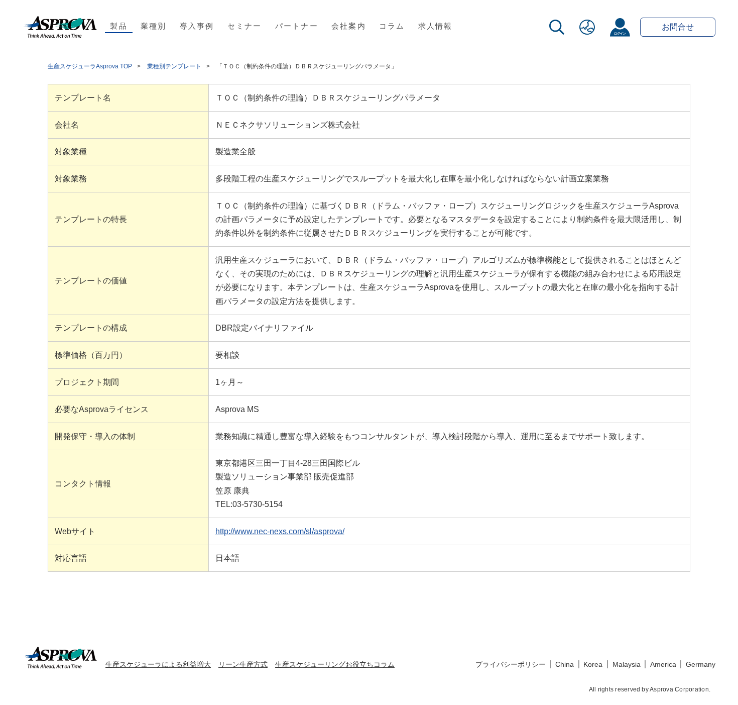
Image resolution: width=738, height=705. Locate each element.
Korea (592, 664)
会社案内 (348, 26)
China (564, 664)
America (663, 664)
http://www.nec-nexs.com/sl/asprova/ (279, 531)
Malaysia (626, 664)
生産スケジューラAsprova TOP (90, 66)
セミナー (244, 26)
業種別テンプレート (174, 66)
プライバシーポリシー (510, 664)
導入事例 (197, 26)
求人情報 (435, 26)
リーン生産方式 (243, 664)
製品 (119, 26)
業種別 (154, 26)
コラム (392, 26)
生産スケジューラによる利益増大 (158, 664)
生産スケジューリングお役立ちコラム (335, 664)
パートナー (296, 26)
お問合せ (678, 27)
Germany (700, 664)
